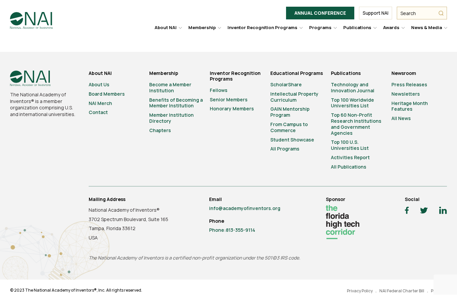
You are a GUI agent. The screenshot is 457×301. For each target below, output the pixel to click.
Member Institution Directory (171, 118)
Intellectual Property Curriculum (294, 97)
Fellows (218, 90)
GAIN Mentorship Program (289, 112)
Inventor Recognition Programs (262, 27)
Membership (202, 27)
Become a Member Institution (170, 87)
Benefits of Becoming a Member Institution (176, 103)
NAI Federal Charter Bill (401, 291)
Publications (357, 27)
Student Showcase (292, 139)
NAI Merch (100, 103)
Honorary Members (232, 108)
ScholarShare (286, 84)
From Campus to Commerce (289, 127)
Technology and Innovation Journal (352, 87)
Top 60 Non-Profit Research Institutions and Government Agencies (356, 124)
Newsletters (405, 94)
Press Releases (409, 84)
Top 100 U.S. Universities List (350, 145)
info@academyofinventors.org (244, 208)
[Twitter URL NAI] (424, 211)
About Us (99, 84)
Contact (98, 112)
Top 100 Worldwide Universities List (352, 103)
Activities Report (350, 157)
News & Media (426, 27)
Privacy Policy (360, 291)
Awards (391, 27)
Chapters (160, 130)
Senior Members (229, 99)
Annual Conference (320, 13)
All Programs (284, 148)
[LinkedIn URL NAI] (443, 211)
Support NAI (375, 13)
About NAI (166, 27)
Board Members (107, 94)
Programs (320, 27)
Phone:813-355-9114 (232, 230)
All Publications (348, 167)
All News (401, 118)
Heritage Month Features (409, 106)
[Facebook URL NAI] (407, 211)
